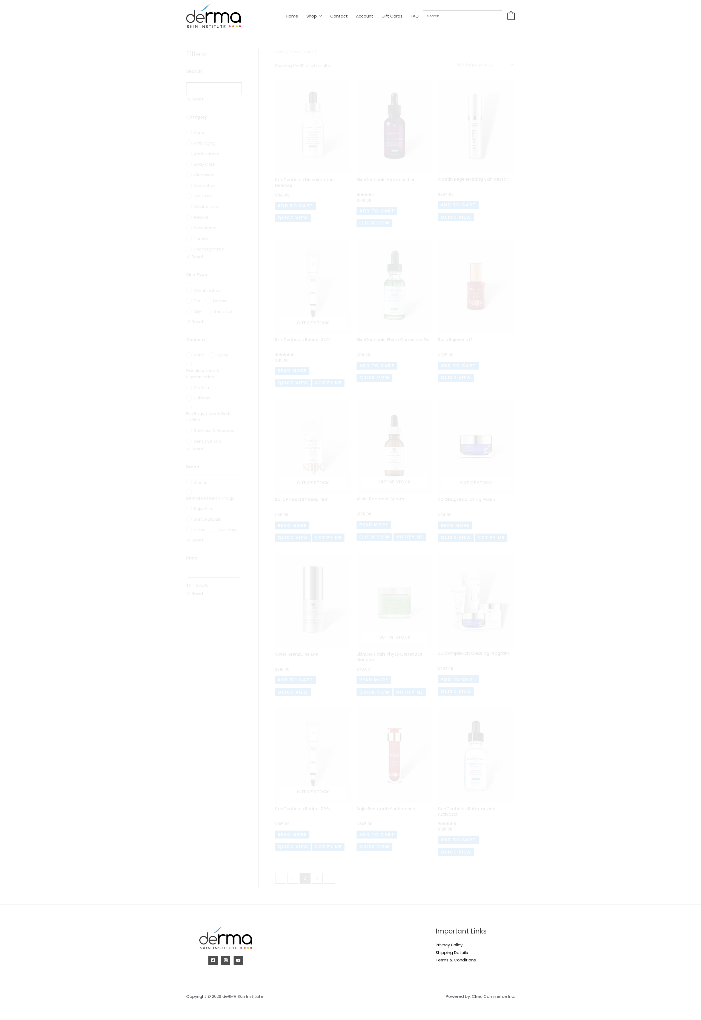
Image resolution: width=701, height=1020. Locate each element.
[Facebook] (213, 960)
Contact (339, 16)
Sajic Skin (203, 508)
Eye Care (203, 196)
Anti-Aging (205, 143)
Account (364, 16)
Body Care (204, 164)
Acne (199, 132)
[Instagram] (225, 960)
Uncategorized (209, 249)
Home (292, 16)
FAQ (415, 16)
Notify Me (328, 383)
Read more (292, 371)
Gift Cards (392, 16)
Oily (197, 311)
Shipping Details (452, 952)
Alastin (201, 482)
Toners (201, 238)
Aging (223, 355)
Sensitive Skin (207, 441)
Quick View (293, 218)
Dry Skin (201, 387)
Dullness (202, 398)
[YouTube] (238, 960)
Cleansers (204, 175)
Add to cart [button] (295, 206)
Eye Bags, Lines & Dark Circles (208, 417)
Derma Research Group (210, 498)
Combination (207, 290)
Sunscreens (205, 227)
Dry (197, 301)
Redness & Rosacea (214, 430)
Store (295, 52)
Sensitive (223, 311)
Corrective (205, 185)
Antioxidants (206, 154)
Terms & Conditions (456, 960)
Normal (220, 301)
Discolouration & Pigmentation (202, 374)
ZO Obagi (227, 530)
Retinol (201, 217)
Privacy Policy (449, 945)
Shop (311, 16)
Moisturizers (206, 206)
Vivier (199, 530)
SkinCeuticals (207, 519)
